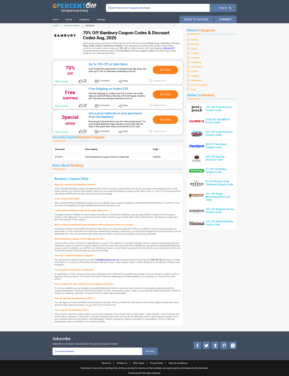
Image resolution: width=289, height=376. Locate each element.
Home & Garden (72, 25)
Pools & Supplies (199, 85)
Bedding (195, 44)
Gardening (196, 62)
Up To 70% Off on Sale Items (108, 64)
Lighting (195, 76)
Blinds (194, 48)
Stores (69, 19)
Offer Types (138, 363)
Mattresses (196, 80)
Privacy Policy (156, 363)
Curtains (195, 53)
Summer (225, 19)
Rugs (193, 89)
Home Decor (197, 67)
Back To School (196, 19)
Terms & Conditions (178, 363)
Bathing (194, 39)
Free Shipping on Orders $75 (108, 88)
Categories (84, 19)
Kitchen (194, 71)
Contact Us (122, 363)
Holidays (101, 19)
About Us (106, 363)
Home (55, 19)
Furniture (195, 58)
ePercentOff (169, 48)
